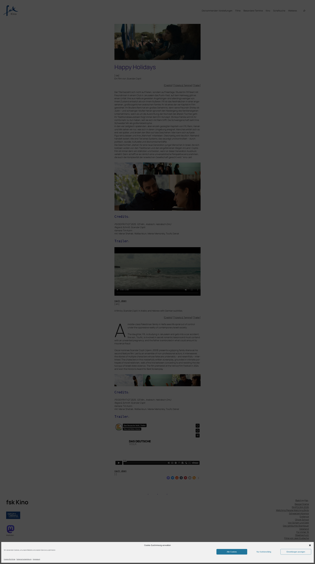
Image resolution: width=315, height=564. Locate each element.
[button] (310, 545)
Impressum (36, 559)
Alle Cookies (232, 552)
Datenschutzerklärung (24, 559)
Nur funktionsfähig (264, 552)
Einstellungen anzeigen (296, 552)
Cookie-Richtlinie (9, 559)
